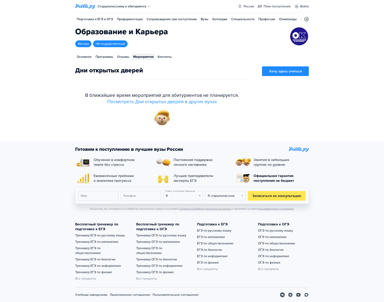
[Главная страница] (85, 6)
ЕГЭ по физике (208, 263)
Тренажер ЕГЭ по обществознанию (88, 250)
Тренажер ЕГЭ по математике (96, 242)
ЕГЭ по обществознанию (215, 243)
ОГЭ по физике (269, 263)
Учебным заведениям (91, 295)
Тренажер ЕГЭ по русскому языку (100, 235)
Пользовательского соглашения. (276, 208)
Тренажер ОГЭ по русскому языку (161, 235)
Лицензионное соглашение (130, 295)
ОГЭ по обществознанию (276, 243)
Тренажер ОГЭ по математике (158, 242)
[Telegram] (290, 294)
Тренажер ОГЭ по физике (155, 272)
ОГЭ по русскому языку (275, 231)
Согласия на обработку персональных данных (205, 208)
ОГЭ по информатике (273, 256)
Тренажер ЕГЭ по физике (93, 272)
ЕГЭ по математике (211, 237)
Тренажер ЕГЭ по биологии (95, 259)
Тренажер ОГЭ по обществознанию (149, 250)
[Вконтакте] (282, 294)
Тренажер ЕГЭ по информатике (98, 266)
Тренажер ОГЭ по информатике (159, 266)
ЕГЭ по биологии (209, 250)
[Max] (306, 294)
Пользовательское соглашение (176, 295)
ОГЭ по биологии (271, 250)
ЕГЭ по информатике (212, 256)
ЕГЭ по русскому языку (214, 231)
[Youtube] (298, 294)
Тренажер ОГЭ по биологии (156, 259)
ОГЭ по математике (272, 237)
